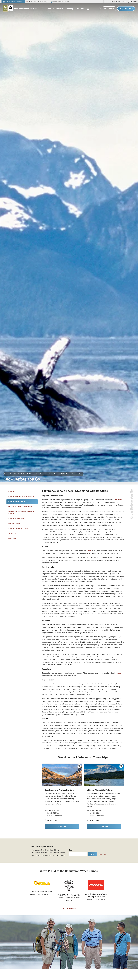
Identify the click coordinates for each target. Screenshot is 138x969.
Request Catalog (126, 8)
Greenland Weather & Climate (18, 528)
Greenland (48, 474)
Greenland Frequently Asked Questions (21, 496)
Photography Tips (14, 523)
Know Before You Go (16, 474)
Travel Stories (12, 538)
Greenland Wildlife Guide (62, 474)
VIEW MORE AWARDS (69, 908)
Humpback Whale (77, 474)
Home (6, 474)
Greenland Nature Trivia (16, 518)
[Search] (100, 9)
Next (92, 854)
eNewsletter (109, 8)
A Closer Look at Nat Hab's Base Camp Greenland (21, 512)
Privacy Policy (102, 854)
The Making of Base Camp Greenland (20, 506)
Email (71, 850)
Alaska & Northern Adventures (34, 474)
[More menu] (88, 8)
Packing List (12, 533)
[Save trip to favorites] (43, 478)
